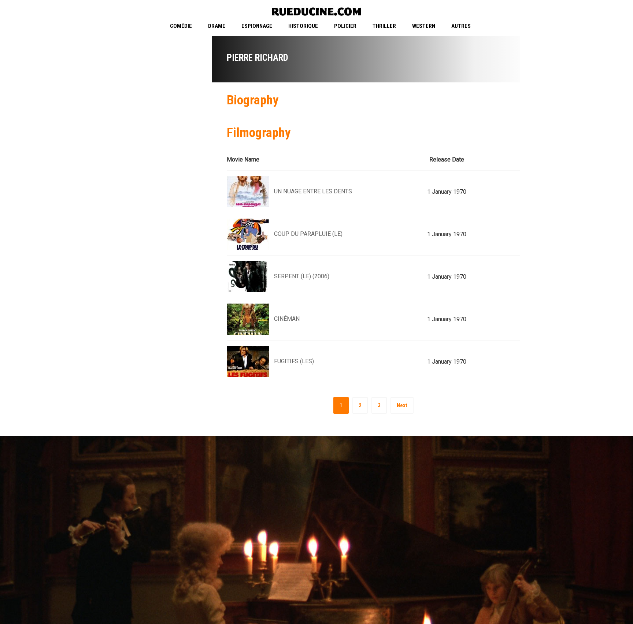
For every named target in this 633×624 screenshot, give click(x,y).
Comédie (181, 26)
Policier (345, 26)
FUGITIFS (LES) (294, 361)
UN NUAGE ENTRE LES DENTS (313, 191)
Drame (216, 26)
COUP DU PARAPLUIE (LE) (308, 233)
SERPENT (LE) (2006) (301, 276)
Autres (461, 26)
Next (402, 405)
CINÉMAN (287, 318)
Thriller (384, 26)
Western (423, 26)
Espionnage (256, 26)
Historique (303, 26)
